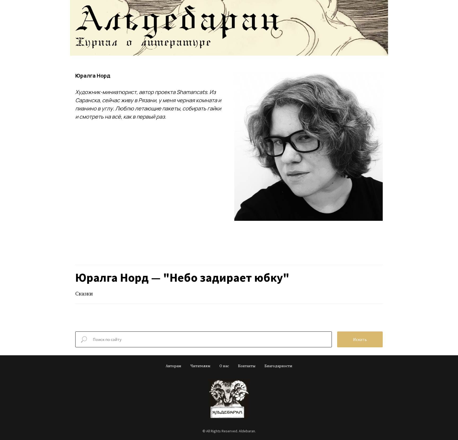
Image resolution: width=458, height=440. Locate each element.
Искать (360, 339)
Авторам (173, 366)
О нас (224, 366)
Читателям (200, 366)
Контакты (247, 366)
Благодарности (278, 366)
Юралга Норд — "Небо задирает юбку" (182, 277)
